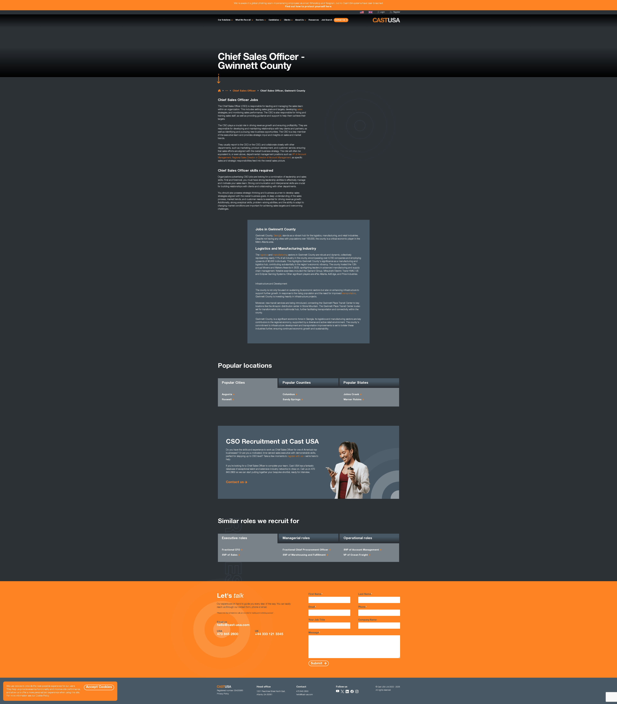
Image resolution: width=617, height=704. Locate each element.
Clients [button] (287, 20)
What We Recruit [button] (243, 20)
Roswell (227, 399)
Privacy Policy (223, 694)
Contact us (235, 482)
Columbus (289, 394)
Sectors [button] (260, 20)
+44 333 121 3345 (269, 634)
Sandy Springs (291, 399)
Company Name (367, 620)
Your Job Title (316, 620)
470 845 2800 (227, 634)
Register (396, 12)
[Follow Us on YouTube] (337, 691)
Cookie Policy (42, 696)
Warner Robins (353, 399)
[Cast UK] (370, 12)
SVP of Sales (229, 555)
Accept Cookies (99, 687)
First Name (315, 594)
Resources (313, 20)
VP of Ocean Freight (356, 555)
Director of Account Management (274, 158)
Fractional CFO (231, 550)
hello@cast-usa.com (233, 625)
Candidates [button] (273, 20)
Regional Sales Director (243, 158)
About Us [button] (299, 20)
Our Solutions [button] (224, 20)
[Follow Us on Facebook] (352, 691)
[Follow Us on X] (342, 691)
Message (314, 633)
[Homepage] (362, 12)
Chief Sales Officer (244, 91)
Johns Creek (351, 394)
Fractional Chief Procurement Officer (305, 550)
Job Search (326, 20)
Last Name (365, 594)
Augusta (227, 394)
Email (312, 607)
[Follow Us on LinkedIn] (347, 691)
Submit (317, 663)
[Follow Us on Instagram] (356, 691)
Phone (362, 607)
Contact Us (340, 20)
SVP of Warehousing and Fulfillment (304, 555)
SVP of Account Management (361, 550)
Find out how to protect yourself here (308, 6)
